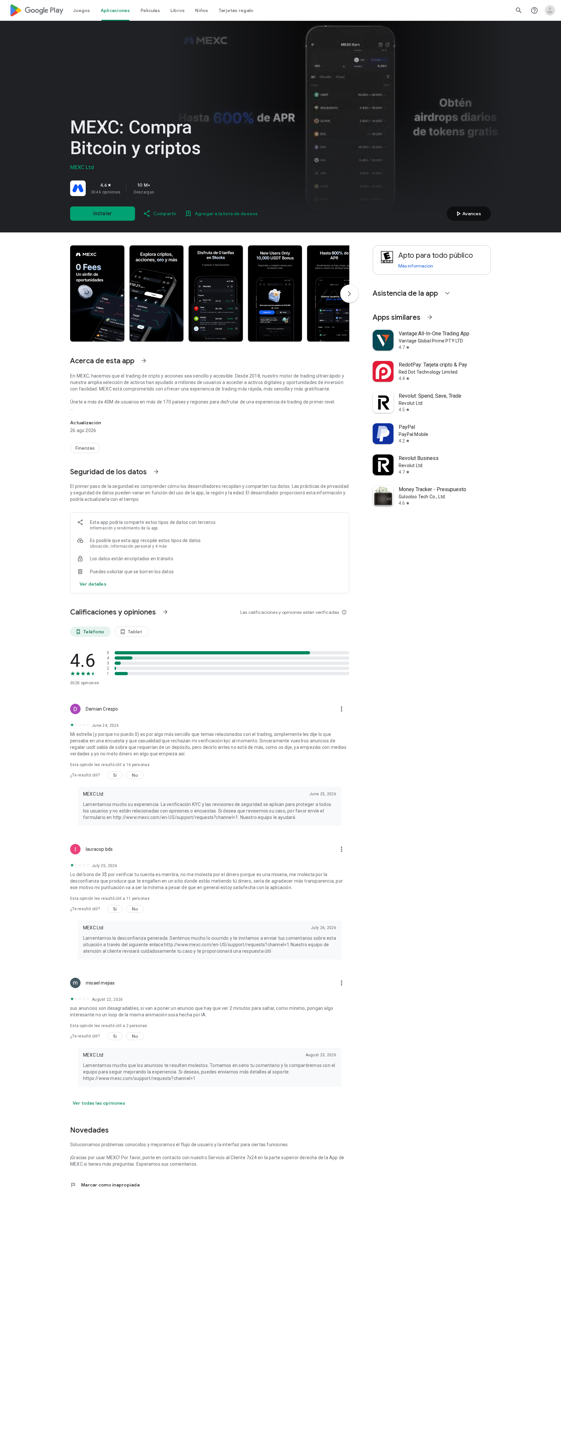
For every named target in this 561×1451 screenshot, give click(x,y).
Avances (468, 213)
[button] (97, 293)
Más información (415, 266)
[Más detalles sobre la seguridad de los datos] (93, 584)
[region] (161, 188)
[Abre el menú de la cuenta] (550, 10)
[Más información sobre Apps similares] (430, 317)
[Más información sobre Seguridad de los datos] (156, 471)
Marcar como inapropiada (105, 1185)
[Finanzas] (85, 448)
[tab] (81, 10)
